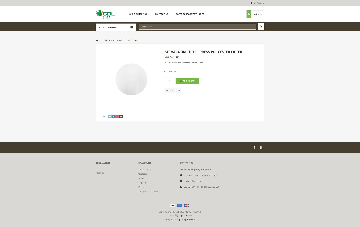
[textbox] (197, 27)
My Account (259, 3)
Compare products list (148, 191)
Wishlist (141, 187)
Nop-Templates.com (185, 219)
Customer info (144, 169)
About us (100, 173)
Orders (141, 178)
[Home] (97, 40)
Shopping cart (144, 182)
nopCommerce (186, 215)
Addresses (142, 174)
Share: (104, 116)
